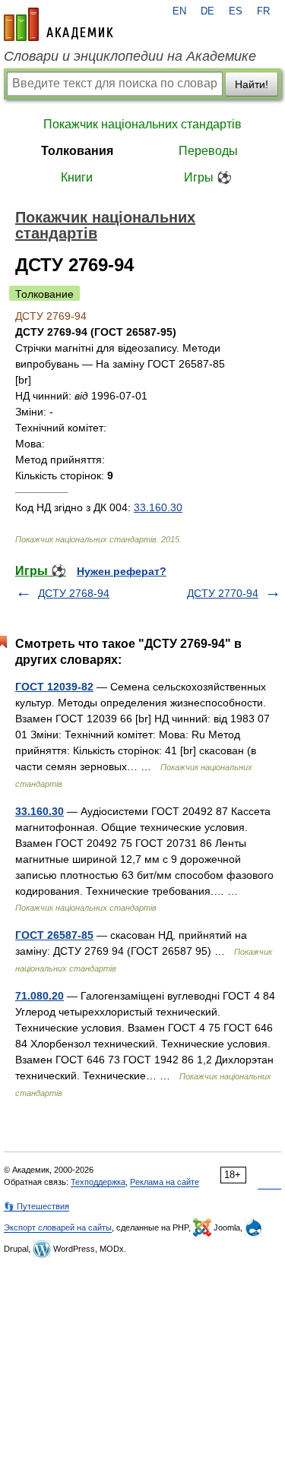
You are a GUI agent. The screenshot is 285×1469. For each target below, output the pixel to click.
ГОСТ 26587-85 (54, 935)
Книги (77, 177)
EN (179, 11)
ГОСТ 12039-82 (54, 687)
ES (235, 11)
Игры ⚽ (208, 177)
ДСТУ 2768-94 (73, 593)
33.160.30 (158, 507)
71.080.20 (39, 996)
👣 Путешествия (36, 1206)
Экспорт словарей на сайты (58, 1227)
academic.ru (58, 24)
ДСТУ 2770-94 (222, 593)
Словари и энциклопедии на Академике (130, 56)
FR (263, 11)
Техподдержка (98, 1181)
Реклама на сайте (164, 1181)
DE (207, 11)
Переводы (208, 150)
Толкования (77, 150)
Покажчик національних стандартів (142, 124)
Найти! (251, 84)
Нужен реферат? (121, 571)
